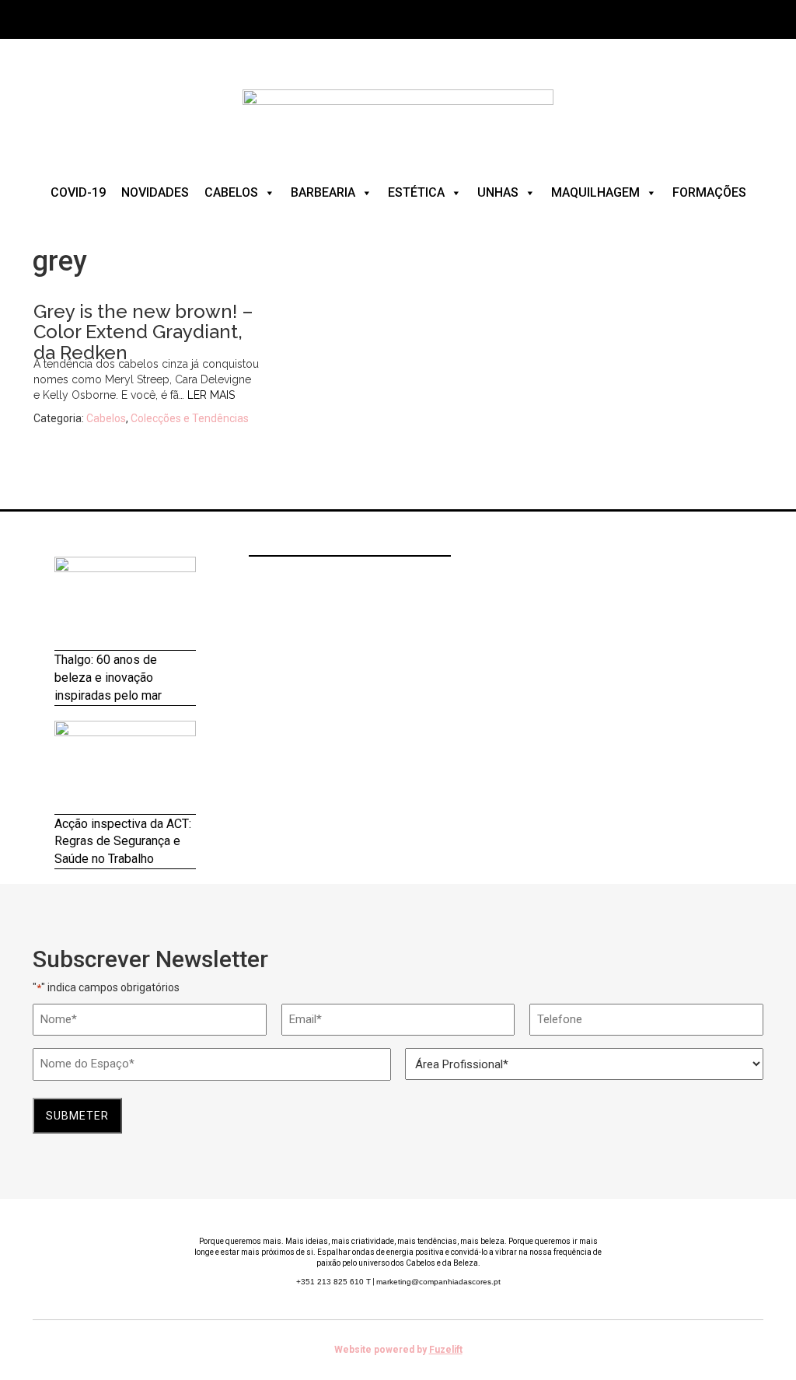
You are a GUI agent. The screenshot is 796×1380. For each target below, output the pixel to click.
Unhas (497, 192)
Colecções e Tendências (190, 418)
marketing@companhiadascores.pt (438, 1281)
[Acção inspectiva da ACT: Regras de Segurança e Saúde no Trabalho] (125, 768)
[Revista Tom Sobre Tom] (398, 115)
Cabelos (231, 192)
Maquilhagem (595, 192)
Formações (709, 192)
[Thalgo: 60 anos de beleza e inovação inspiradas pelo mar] (125, 604)
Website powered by (398, 1349)
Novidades (155, 192)
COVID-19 (78, 192)
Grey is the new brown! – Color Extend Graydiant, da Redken (143, 332)
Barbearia (323, 192)
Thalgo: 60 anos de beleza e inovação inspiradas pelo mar (108, 677)
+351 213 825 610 (333, 1281)
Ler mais (211, 395)
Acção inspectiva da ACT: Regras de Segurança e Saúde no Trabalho (122, 841)
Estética (416, 192)
